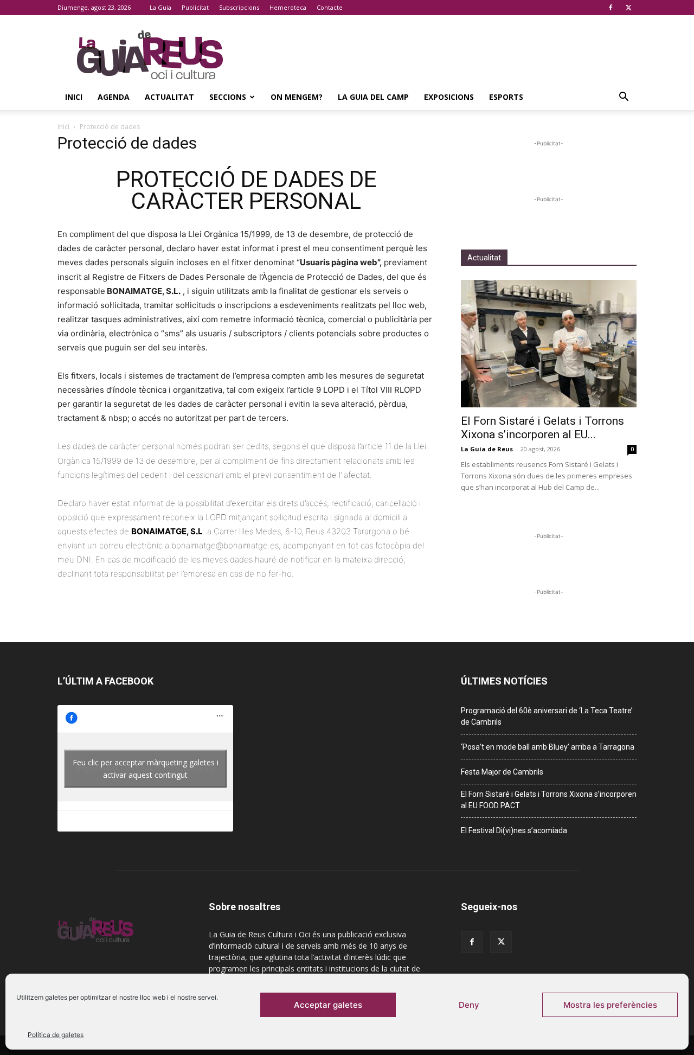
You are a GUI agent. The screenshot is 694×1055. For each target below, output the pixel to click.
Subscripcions (239, 7)
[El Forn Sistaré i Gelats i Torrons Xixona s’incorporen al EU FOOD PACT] (549, 343)
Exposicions (449, 97)
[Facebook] (610, 7)
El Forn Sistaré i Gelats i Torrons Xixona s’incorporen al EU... (542, 427)
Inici (73, 97)
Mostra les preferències (610, 1005)
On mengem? (297, 97)
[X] (628, 7)
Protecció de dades (381, 7)
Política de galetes (55, 1035)
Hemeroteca (287, 7)
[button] (624, 98)
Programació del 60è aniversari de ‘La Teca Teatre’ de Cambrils (547, 716)
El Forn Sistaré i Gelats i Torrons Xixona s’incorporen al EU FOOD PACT (549, 800)
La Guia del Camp (373, 97)
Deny (469, 1005)
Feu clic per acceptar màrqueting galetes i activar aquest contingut (146, 768)
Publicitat (195, 7)
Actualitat (169, 97)
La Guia (160, 7)
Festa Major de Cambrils (502, 772)
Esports (506, 97)
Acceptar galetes (328, 1005)
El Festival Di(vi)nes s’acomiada (514, 830)
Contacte (330, 7)
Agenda (114, 97)
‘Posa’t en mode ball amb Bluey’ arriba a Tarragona (547, 747)
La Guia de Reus (487, 449)
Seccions (227, 97)
